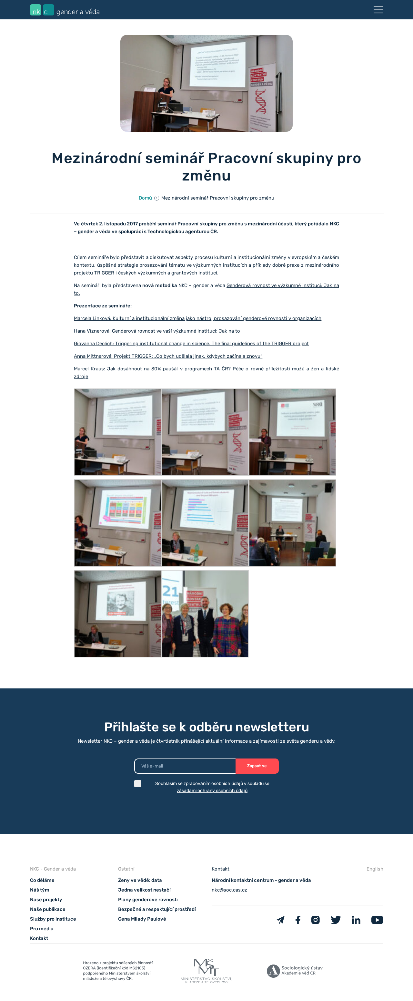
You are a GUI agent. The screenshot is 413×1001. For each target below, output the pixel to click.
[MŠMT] (118, 972)
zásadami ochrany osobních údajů (212, 790)
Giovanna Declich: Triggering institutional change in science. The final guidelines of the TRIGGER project (191, 343)
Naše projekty (46, 900)
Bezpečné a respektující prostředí (157, 909)
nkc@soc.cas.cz (229, 890)
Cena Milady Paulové (142, 919)
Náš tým (39, 890)
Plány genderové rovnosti (148, 900)
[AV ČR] (295, 972)
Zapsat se (257, 765)
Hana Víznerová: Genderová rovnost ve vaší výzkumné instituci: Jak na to (157, 331)
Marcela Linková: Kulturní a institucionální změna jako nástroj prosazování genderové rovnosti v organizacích (197, 318)
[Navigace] (378, 9)
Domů (145, 198)
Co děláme (42, 880)
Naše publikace (47, 909)
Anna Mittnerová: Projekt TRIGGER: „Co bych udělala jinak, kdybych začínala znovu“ (168, 356)
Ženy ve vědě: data (140, 880)
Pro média (42, 929)
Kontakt (39, 938)
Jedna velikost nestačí (144, 890)
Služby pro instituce (53, 919)
